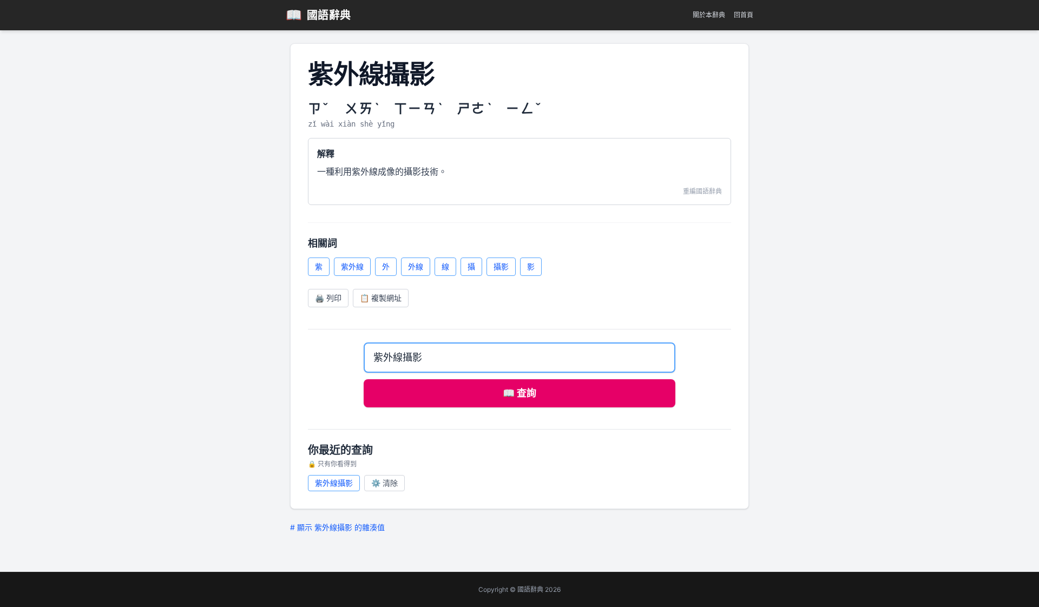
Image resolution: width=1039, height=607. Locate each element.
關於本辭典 (709, 15)
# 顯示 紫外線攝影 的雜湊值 (337, 527)
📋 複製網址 (381, 297)
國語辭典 (318, 15)
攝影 (501, 266)
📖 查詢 (519, 393)
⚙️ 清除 (384, 482)
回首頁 (743, 15)
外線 (415, 266)
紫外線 (352, 266)
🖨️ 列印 (328, 297)
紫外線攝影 (334, 482)
